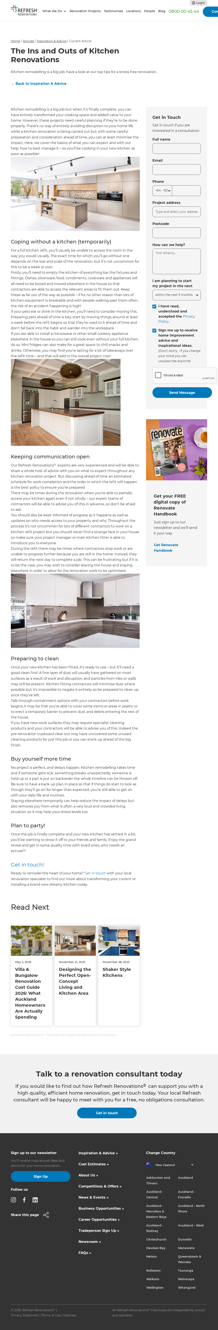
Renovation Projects (85, 11)
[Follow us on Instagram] (15, 1199)
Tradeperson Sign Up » (99, 1231)
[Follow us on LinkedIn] (36, 1199)
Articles (28, 41)
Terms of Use (51, 1315)
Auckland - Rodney (154, 1228)
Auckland (185, 1178)
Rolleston (153, 1270)
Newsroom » (90, 1242)
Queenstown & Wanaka (189, 1259)
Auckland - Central (154, 1194)
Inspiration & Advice (51, 41)
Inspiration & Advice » (98, 1153)
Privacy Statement (25, 1315)
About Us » (88, 1175)
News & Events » (94, 1197)
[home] (26, 11)
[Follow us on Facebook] (25, 1199)
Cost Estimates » (94, 1164)
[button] (53, 11)
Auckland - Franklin (186, 1194)
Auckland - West (191, 1225)
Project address (166, 203)
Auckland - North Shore (191, 1208)
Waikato (152, 1279)
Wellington (155, 1288)
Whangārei (186, 1288)
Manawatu (186, 1248)
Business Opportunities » (101, 1208)
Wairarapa (186, 1279)
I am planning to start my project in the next (172, 283)
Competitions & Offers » (100, 1186)
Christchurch (156, 1239)
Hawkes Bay (155, 1248)
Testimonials (113, 11)
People (149, 11)
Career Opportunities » (99, 1220)
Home (15, 41)
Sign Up (41, 1177)
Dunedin (185, 1239)
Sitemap (69, 1315)
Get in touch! (27, 865)
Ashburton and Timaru (158, 1180)
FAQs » (85, 1253)
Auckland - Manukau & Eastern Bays (156, 1211)
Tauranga (185, 1270)
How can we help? (168, 245)
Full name (161, 139)
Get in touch (95, 873)
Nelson (151, 1256)
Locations (133, 11)
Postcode (160, 224)
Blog (161, 11)
